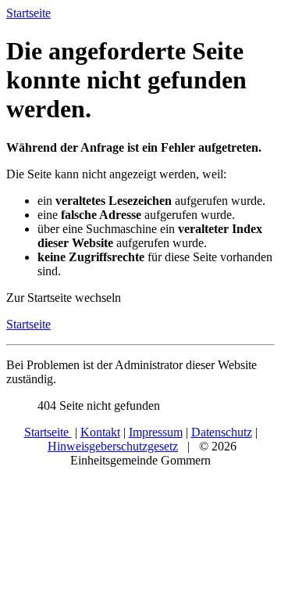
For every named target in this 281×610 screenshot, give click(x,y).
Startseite (28, 324)
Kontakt (100, 432)
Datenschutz (221, 432)
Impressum (156, 432)
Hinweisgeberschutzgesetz (113, 446)
